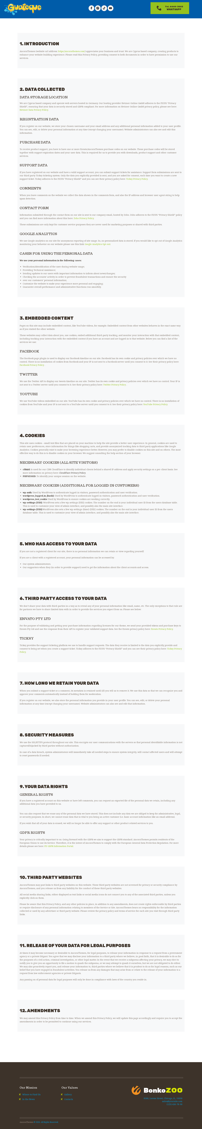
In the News (28, 1099)
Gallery (68, 1094)
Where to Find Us (31, 1094)
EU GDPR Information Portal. (59, 846)
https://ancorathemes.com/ (71, 51)
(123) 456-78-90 (174, 1104)
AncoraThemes (26, 1122)
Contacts (68, 1099)
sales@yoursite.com (172, 1101)
